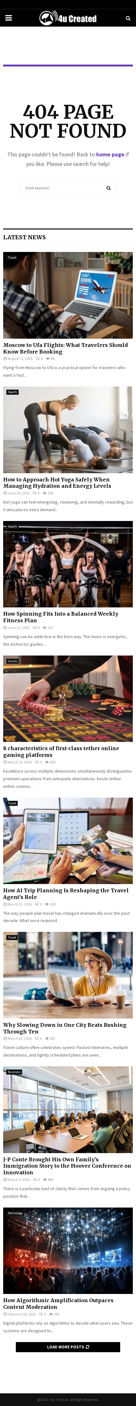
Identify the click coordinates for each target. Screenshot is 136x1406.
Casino (12, 661)
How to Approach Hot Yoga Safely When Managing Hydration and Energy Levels (57, 482)
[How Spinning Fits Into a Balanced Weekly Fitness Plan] (68, 564)
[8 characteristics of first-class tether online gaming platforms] (68, 699)
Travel (12, 257)
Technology (15, 1213)
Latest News (24, 237)
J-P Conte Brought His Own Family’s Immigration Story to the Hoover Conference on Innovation (67, 1166)
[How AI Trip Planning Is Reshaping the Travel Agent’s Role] (68, 841)
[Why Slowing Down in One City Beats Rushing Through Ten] (68, 975)
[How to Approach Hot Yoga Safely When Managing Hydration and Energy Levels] (68, 429)
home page (110, 154)
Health (12, 392)
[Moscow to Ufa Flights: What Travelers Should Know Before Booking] (68, 295)
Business (14, 1072)
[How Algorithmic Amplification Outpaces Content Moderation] (68, 1251)
